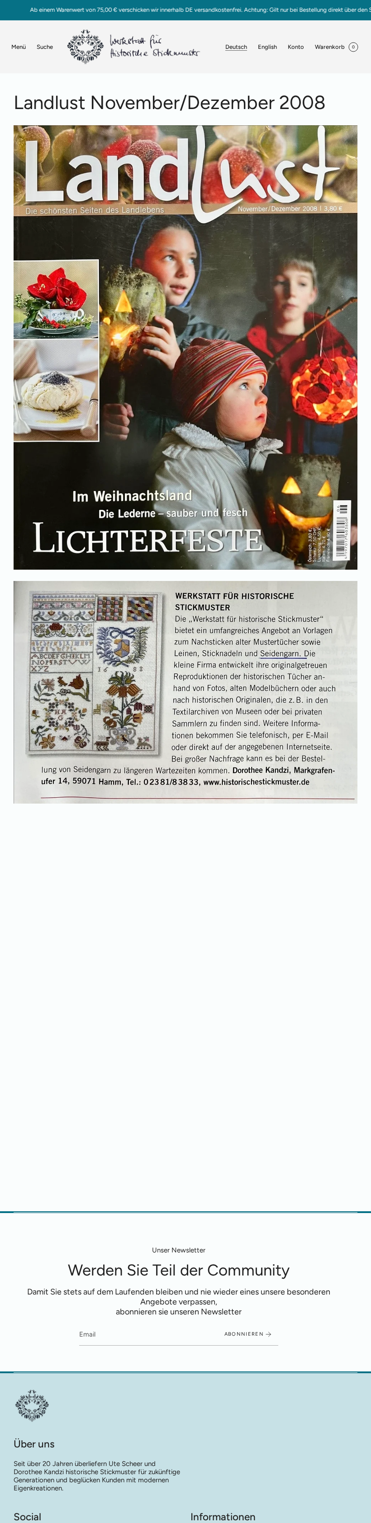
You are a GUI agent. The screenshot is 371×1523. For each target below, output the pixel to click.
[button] (45, 46)
